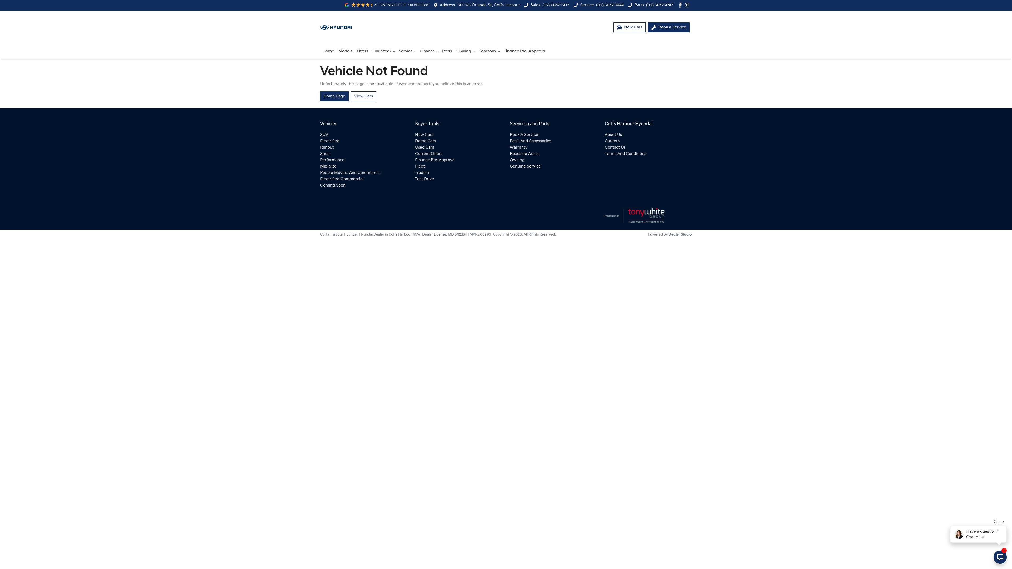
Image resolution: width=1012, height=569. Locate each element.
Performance (332, 160)
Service (406, 51)
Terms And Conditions (625, 154)
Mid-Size (328, 166)
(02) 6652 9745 (659, 5)
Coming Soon (333, 185)
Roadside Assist (524, 154)
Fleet (420, 166)
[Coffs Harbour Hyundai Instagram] (688, 5)
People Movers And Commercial (350, 173)
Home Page (334, 96)
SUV (324, 135)
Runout (327, 147)
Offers (362, 51)
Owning (463, 51)
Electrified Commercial (341, 179)
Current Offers (428, 154)
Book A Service (524, 135)
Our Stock (382, 51)
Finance (427, 51)
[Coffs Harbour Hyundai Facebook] (681, 5)
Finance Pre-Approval (525, 51)
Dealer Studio (680, 235)
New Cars (424, 135)
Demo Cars (425, 141)
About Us (613, 135)
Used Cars (424, 147)
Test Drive (424, 179)
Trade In (422, 173)
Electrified (329, 141)
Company (487, 51)
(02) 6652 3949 (610, 5)
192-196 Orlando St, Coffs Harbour (488, 5)
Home (328, 51)
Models (345, 51)
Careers (612, 141)
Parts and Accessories (530, 141)
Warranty (518, 147)
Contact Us (615, 147)
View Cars (363, 96)
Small (325, 154)
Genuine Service (525, 166)
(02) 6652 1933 (556, 5)
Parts (447, 51)
